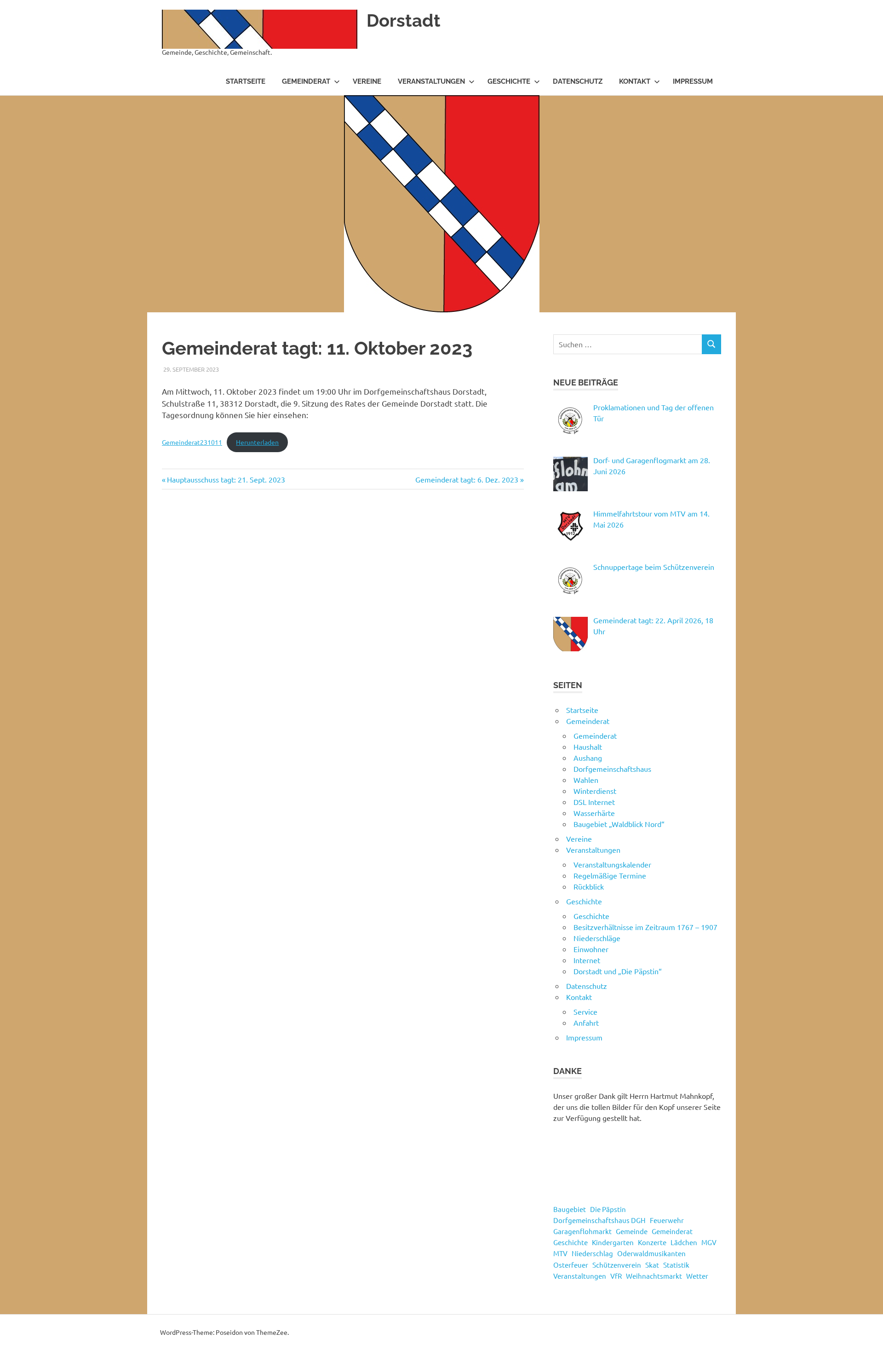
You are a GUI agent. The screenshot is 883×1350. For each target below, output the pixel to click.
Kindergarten (613, 1242)
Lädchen (684, 1242)
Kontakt (634, 81)
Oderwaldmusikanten (651, 1253)
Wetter (697, 1275)
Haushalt (587, 746)
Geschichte (508, 81)
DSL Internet (594, 801)
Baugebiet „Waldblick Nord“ (619, 823)
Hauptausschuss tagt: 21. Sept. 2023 (225, 479)
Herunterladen (257, 442)
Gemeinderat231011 (192, 442)
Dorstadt (404, 20)
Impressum (693, 81)
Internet (586, 960)
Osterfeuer (570, 1264)
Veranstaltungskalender (612, 864)
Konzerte (652, 1242)
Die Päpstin (608, 1209)
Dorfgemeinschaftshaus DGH (599, 1220)
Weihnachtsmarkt (654, 1275)
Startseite (245, 81)
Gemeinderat (306, 81)
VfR (616, 1275)
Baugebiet (569, 1209)
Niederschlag (592, 1253)
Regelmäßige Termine (609, 875)
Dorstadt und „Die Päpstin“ (617, 971)
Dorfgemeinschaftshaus (612, 768)
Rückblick (588, 886)
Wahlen (585, 779)
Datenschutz (577, 81)
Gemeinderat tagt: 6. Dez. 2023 (466, 479)
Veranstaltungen (431, 81)
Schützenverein (616, 1264)
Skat (652, 1264)
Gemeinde (632, 1231)
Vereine (367, 81)
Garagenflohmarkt (582, 1231)
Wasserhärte (594, 812)
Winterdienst (594, 790)
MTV (560, 1253)
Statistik (676, 1264)
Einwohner (590, 949)
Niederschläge (596, 937)
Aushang (587, 757)
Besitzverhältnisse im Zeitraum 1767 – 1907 (645, 926)
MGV (709, 1242)
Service (585, 1011)
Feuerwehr (667, 1220)
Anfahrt (586, 1022)
